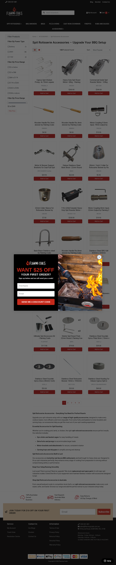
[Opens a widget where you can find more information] (107, 561)
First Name (22, 281)
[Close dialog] (99, 257)
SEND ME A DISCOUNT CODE (36, 302)
